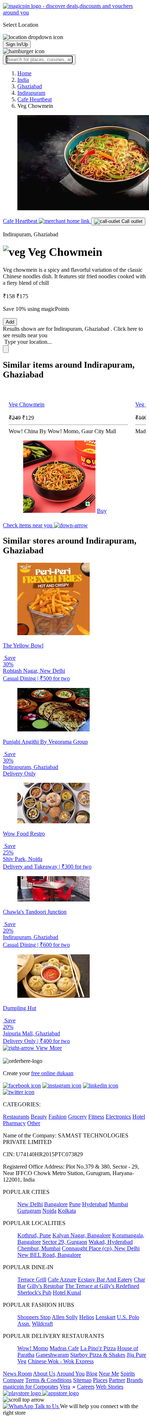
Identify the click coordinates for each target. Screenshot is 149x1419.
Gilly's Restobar (45, 1286)
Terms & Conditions (48, 1380)
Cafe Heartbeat (21, 221)
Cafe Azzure (62, 1279)
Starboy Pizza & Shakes (97, 1355)
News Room (17, 1374)
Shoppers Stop (34, 1317)
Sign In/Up (17, 44)
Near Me (109, 1374)
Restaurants (16, 1117)
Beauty (39, 1117)
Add (10, 322)
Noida (49, 1211)
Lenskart (105, 1317)
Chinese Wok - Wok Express (61, 1361)
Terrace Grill (31, 1279)
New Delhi (30, 1204)
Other (33, 1123)
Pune (75, 1204)
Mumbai (118, 1204)
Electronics (118, 1117)
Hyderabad (94, 1204)
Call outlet (131, 221)
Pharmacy (14, 1123)
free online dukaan (52, 1073)
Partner (117, 1380)
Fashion (57, 1117)
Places (100, 1380)
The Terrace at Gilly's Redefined (102, 1286)
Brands (135, 1380)
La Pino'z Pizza (98, 1348)
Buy (102, 511)
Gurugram (29, 1211)
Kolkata (67, 1211)
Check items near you (28, 525)
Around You (70, 1374)
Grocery (77, 1117)
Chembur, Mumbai (38, 1248)
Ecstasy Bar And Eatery (105, 1279)
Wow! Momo (32, 1348)
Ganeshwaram (52, 1355)
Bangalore (56, 1204)
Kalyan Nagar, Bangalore (81, 1235)
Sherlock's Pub (34, 1292)
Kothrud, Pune (34, 1235)
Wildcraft (42, 1324)
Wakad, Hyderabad (111, 1242)
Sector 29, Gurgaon (64, 1242)
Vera (65, 1387)
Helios (86, 1317)
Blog (91, 1374)
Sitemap (82, 1380)
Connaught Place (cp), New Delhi (101, 1248)
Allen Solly (65, 1317)
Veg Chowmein (26, 404)
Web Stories (109, 1387)
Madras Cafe (64, 1348)
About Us (44, 1374)
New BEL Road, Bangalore (49, 1255)
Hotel (138, 1117)
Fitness (96, 1117)
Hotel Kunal (67, 1292)
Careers (85, 1387)
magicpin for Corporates (30, 1387)
